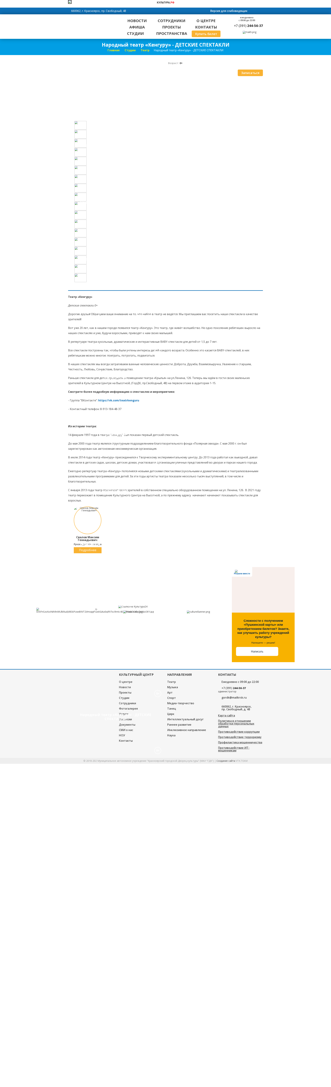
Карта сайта (226, 715)
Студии (135, 33)
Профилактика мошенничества (240, 742)
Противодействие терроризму (240, 737)
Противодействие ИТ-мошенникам (233, 749)
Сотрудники (171, 20)
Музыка (172, 687)
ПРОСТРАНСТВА (171, 33)
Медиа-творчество (180, 703)
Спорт (171, 698)
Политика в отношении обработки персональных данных (236, 723)
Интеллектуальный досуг (185, 719)
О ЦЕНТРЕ (206, 20)
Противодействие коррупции (239, 731)
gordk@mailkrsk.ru (234, 697)
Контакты (206, 27)
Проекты (171, 27)
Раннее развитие (179, 725)
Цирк (170, 714)
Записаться (250, 73)
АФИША (137, 27)
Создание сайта (226, 760)
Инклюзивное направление (186, 730)
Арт (170, 692)
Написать (257, 651)
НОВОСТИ (137, 20)
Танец (171, 708)
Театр (145, 50)
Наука (171, 735)
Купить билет (206, 34)
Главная (114, 50)
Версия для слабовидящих (228, 11)
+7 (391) (248, 25)
